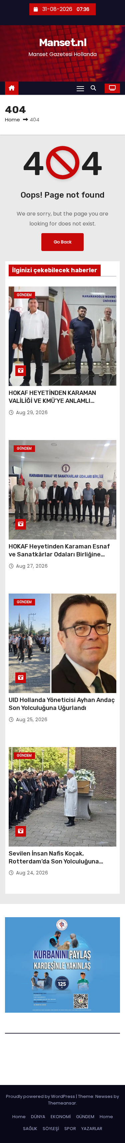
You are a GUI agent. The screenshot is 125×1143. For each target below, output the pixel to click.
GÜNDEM (85, 1116)
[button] (95, 88)
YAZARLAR (91, 1128)
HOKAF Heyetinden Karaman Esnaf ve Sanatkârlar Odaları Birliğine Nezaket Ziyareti (59, 554)
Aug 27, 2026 (32, 566)
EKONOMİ (61, 1116)
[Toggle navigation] (80, 88)
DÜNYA (38, 1116)
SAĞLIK (30, 1128)
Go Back (62, 242)
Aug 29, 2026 (32, 412)
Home (12, 119)
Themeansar (62, 1103)
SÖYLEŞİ (51, 1128)
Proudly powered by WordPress (41, 1096)
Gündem (24, 294)
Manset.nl (62, 42)
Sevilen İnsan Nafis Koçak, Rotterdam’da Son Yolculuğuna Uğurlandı (54, 861)
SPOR (70, 1128)
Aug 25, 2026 (31, 719)
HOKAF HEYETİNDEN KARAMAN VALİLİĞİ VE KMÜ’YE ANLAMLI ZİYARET (52, 401)
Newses (104, 1096)
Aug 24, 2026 (32, 872)
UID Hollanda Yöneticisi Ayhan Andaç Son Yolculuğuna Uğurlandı (62, 704)
